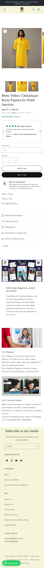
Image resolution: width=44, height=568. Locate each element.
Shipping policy (35, 559)
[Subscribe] (36, 446)
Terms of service (23, 559)
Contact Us (9, 504)
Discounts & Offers (12, 480)
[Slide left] (2, 87)
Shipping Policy (10, 525)
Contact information (23, 563)
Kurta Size (5, 145)
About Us (8, 499)
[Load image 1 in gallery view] (11, 86)
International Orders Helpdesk (16, 485)
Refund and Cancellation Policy (17, 520)
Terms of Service (11, 515)
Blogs (7, 475)
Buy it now (22, 175)
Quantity (5, 156)
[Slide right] (41, 87)
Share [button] (6, 246)
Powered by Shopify (22, 556)
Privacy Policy (10, 509)
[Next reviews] (40, 131)
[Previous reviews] (3, 131)
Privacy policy (11, 559)
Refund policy (35, 556)
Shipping (14, 112)
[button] (4, 9)
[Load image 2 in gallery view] (22, 86)
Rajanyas (13, 556)
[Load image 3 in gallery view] (33, 86)
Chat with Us (13, 563)
